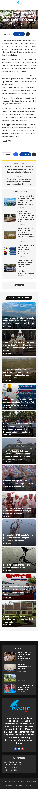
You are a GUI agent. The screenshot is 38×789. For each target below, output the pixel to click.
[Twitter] (19, 748)
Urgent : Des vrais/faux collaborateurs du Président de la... (25, 687)
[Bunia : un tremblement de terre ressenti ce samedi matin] (19, 560)
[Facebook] (15, 748)
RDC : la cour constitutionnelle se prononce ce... (24, 667)
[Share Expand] (28, 34)
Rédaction (16, 23)
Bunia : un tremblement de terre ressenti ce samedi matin (16, 566)
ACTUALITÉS (18, 785)
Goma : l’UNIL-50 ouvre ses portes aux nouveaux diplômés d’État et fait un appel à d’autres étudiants (25, 249)
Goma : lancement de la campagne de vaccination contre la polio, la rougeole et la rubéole (17, 511)
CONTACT (29, 785)
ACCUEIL (9, 785)
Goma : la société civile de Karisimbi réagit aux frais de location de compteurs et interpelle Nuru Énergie (25, 200)
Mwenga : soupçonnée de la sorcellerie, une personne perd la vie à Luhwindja (18, 619)
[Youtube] (22, 748)
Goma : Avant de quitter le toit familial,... (25, 677)
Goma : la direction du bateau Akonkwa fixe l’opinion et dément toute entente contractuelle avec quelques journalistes (17, 455)
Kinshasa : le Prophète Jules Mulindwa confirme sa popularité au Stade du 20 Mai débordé (18, 484)
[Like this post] (16, 154)
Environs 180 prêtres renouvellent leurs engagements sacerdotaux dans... (24, 655)
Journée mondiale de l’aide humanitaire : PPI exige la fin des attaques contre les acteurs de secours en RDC (25, 233)
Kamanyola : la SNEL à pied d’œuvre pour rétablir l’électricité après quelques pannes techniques (18, 538)
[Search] (36, 3)
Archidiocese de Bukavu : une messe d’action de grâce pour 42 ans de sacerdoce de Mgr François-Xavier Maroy (25, 216)
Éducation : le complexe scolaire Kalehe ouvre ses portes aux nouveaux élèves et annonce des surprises (17, 590)
